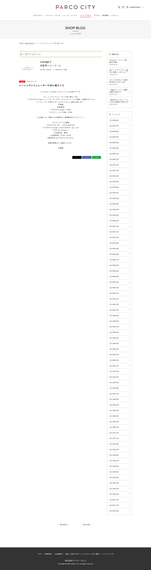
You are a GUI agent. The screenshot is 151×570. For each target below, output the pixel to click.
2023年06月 (114, 332)
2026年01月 (114, 159)
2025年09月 (114, 181)
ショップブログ (85, 15)
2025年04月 (114, 209)
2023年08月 (114, 321)
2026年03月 (114, 148)
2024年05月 (114, 271)
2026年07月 (114, 126)
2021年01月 (114, 494)
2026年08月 (114, 120)
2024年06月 (114, 265)
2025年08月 (114, 187)
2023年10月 (114, 310)
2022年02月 (114, 422)
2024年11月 (114, 237)
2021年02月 (114, 488)
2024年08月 (114, 254)
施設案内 (105, 15)
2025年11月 (114, 170)
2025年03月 (114, 215)
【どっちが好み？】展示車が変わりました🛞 (118, 82)
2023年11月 (114, 304)
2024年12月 (114, 232)
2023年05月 (114, 338)
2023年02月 (114, 354)
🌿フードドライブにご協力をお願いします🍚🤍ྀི (118, 72)
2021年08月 (114, 455)
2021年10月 (114, 444)
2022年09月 (114, 382)
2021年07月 (114, 461)
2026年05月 (114, 137)
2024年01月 (114, 293)
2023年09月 (114, 315)
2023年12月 (114, 299)
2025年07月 (114, 193)
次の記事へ (87, 524)
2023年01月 (114, 360)
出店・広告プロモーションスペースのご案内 (82, 554)
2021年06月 (114, 466)
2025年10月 (114, 176)
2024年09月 (114, 248)
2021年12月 (114, 433)
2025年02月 (114, 221)
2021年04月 (114, 477)
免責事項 (48, 554)
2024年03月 (114, 282)
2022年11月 (114, 371)
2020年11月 (114, 505)
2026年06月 (114, 131)
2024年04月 (114, 276)
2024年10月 (114, 243)
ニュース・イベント (69, 15)
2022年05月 (114, 405)
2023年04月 (114, 343)
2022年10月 (114, 377)
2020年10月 (114, 511)
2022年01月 (114, 427)
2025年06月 (114, 198)
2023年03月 (114, 349)
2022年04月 (114, 410)
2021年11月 (114, 438)
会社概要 (58, 554)
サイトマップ (108, 554)
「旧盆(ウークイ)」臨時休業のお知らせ (118, 92)
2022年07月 (114, 394)
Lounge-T (46, 61)
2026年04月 (114, 142)
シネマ (113, 15)
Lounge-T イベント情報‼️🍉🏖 (118, 62)
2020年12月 (114, 500)
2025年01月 (114, 226)
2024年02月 (114, 287)
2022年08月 (114, 388)
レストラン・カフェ (52, 15)
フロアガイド (38, 15)
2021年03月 (114, 483)
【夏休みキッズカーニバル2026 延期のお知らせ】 (119, 102)
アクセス (97, 15)
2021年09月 (114, 449)
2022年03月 (114, 416)
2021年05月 (114, 472)
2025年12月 (114, 165)
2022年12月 (114, 366)
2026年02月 (114, 154)
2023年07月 (114, 327)
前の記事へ (64, 524)
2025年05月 (114, 204)
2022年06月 (114, 399)
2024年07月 (114, 260)
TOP (39, 554)
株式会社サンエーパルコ (75, 560)
